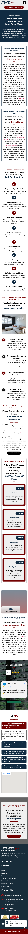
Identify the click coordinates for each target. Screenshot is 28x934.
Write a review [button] (17, 677)
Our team (23, 433)
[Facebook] (3, 861)
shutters (21, 99)
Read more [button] (5, 695)
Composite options (11, 146)
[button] (24, 2)
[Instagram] (7, 861)
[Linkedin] (11, 861)
